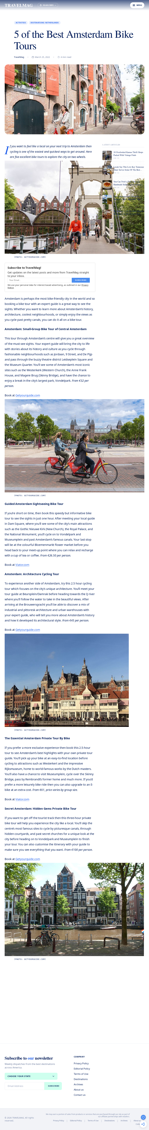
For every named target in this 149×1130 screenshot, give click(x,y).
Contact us (80, 1094)
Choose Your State (19, 1076)
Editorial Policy (82, 1068)
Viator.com (22, 565)
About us (79, 1089)
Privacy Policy (81, 1063)
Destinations (81, 1079)
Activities (21, 22)
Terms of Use (81, 1074)
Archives (78, 1084)
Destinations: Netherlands (45, 22)
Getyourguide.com (27, 395)
